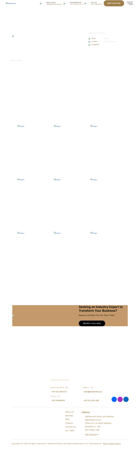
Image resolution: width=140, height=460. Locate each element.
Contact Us (70, 427)
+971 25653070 (58, 400)
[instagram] (120, 399)
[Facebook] (114, 399)
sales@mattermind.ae (93, 392)
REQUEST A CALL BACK (92, 323)
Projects (69, 423)
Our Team (69, 430)
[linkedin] (126, 399)
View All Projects (115, 358)
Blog (67, 419)
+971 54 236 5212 (59, 392)
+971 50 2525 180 (91, 400)
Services (69, 415)
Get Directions (92, 434)
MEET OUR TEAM (114, 3)
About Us (69, 412)
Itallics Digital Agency (112, 443)
